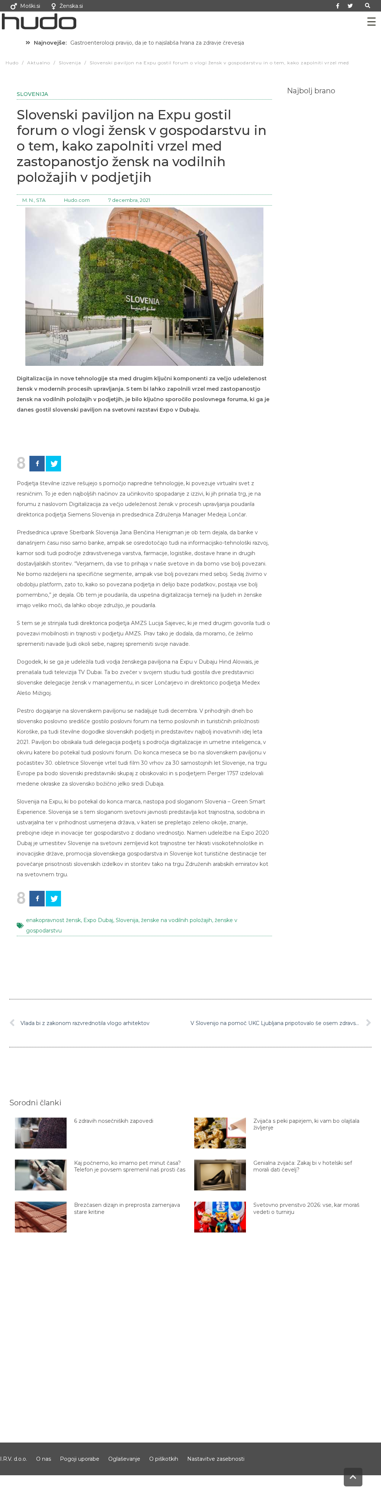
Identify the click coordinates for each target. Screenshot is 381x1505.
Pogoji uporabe (79, 1459)
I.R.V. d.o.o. (13, 1459)
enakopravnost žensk (53, 920)
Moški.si (30, 6)
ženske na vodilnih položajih (176, 920)
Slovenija (32, 94)
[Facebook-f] (338, 6)
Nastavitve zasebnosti (215, 1459)
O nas (43, 1459)
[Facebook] (37, 463)
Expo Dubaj (98, 920)
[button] (368, 6)
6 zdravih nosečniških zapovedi (113, 1121)
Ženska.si (71, 6)
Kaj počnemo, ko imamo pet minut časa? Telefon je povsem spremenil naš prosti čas (129, 1166)
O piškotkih (163, 1459)
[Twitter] (350, 6)
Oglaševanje (124, 1459)
